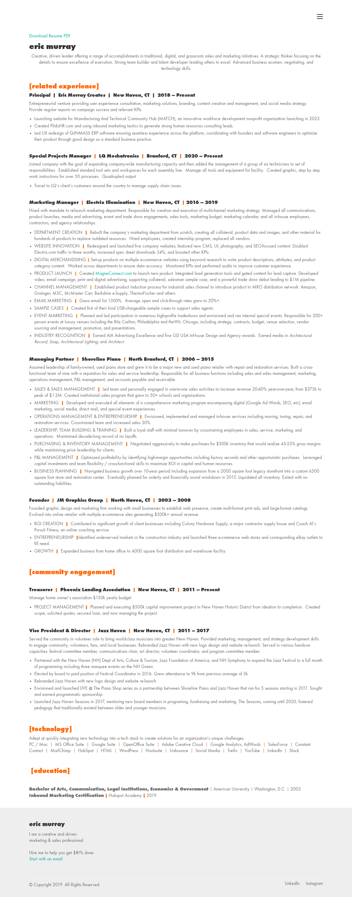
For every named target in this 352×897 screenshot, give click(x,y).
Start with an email (46, 859)
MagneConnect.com (113, 273)
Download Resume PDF (50, 36)
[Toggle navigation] (320, 16)
